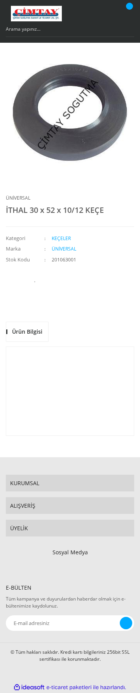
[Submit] (126, 623)
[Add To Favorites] (35, 279)
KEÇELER (61, 238)
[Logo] (36, 13)
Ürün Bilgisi (27, 331)
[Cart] (128, 14)
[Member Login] (111, 14)
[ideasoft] (29, 687)
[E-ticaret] (69, 687)
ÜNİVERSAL (18, 198)
